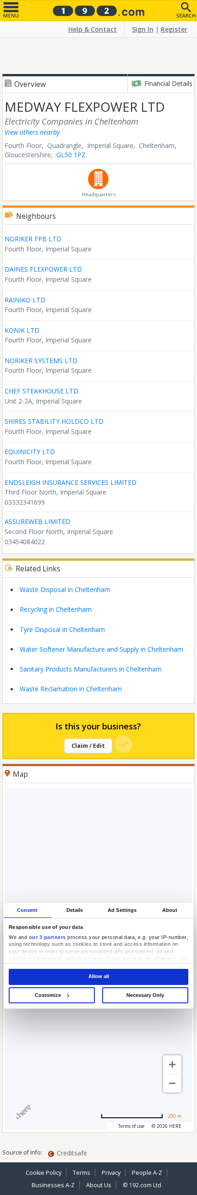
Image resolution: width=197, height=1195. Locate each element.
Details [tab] (74, 910)
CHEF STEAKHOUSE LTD (41, 391)
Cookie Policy (43, 1173)
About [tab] (170, 910)
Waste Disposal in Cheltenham (65, 589)
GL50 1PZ (71, 154)
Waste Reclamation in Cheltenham (71, 688)
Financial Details (168, 83)
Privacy (111, 1173)
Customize (48, 995)
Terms (81, 1173)
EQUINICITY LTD (30, 451)
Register (174, 29)
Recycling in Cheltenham (56, 609)
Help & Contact (92, 29)
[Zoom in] (172, 1064)
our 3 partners (47, 937)
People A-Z (147, 1173)
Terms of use (131, 1126)
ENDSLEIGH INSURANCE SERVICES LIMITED (71, 482)
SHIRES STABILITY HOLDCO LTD (54, 421)
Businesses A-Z (53, 1185)
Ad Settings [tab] (122, 910)
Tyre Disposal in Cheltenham (62, 629)
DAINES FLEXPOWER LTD (43, 269)
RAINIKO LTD (25, 300)
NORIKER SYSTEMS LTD (41, 360)
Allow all (98, 976)
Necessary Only (145, 995)
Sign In (142, 29)
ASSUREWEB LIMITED (38, 521)
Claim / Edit (88, 746)
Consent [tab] (27, 910)
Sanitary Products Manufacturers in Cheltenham (91, 669)
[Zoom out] (172, 1083)
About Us (98, 1185)
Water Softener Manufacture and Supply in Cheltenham (101, 649)
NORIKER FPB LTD (33, 238)
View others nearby (32, 132)
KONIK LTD (22, 330)
